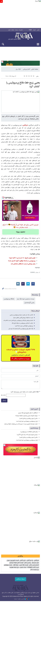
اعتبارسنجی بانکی (34, 565)
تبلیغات (12, 30)
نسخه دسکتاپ (20, 579)
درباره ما (16, 30)
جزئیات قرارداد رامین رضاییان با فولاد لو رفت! (26, 416)
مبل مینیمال (35, 563)
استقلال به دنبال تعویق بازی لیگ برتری (28, 413)
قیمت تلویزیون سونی (13, 560)
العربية (34, 30)
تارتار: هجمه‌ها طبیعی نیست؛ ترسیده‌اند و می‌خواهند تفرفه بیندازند (21, 424)
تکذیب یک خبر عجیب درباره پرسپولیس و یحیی (21, 315)
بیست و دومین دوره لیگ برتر (25, 299)
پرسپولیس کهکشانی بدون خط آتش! (24, 326)
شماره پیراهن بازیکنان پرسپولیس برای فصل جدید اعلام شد (18, 320)
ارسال (4, 400)
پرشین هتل (27, 563)
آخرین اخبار (34, 409)
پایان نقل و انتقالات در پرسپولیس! (29, 432)
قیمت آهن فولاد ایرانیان (16, 563)
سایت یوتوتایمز (8, 565)
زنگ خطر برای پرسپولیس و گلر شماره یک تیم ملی (21, 329)
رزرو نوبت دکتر (34, 570)
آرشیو (9, 30)
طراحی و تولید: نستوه (19, 599)
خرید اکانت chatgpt (33, 567)
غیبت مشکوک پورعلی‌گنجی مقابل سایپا (23, 318)
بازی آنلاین (22, 560)
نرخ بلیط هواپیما (14, 567)
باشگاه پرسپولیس (9, 299)
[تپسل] (2, 62)
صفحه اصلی (34, 69)
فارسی (38, 30)
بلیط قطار (15, 565)
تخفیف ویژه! (20, 232)
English (30, 30)
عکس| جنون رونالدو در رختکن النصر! (28, 418)
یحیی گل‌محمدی (29, 302)
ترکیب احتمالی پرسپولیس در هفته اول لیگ (22, 323)
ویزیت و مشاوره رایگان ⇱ (20, 358)
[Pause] (4, 219)
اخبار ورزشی (26, 69)
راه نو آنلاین (29, 560)
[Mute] (7, 219)
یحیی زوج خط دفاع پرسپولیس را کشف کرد (23, 84)
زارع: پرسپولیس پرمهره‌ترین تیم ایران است (27, 421)
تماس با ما (21, 30)
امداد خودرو (23, 567)
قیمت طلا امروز (23, 565)
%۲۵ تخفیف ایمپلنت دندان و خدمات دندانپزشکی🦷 (20, 351)
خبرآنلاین (20, 36)
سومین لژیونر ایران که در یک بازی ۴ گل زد (27, 435)
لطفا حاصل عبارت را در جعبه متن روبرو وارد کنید (25, 392)
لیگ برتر (18, 69)
